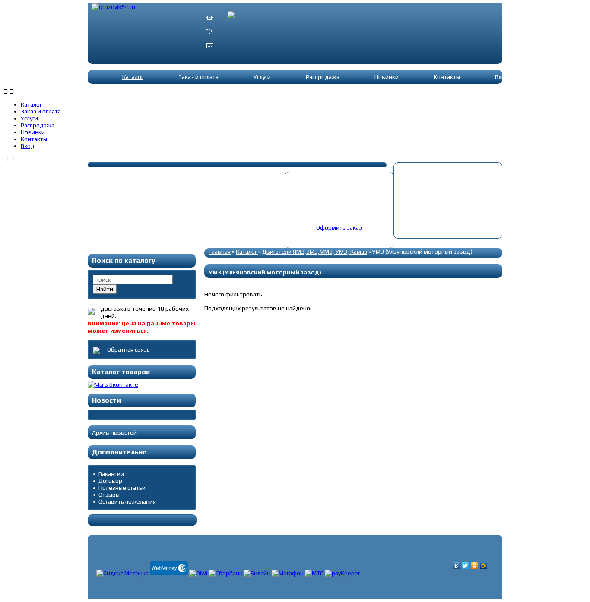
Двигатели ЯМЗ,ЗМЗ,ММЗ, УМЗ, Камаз (314, 251)
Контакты (447, 76)
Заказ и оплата (198, 76)
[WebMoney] (169, 573)
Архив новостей (114, 432)
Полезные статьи (122, 487)
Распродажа (322, 76)
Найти (104, 289)
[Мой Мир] (483, 565)
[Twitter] (465, 565)
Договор (110, 480)
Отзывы (109, 494)
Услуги (262, 76)
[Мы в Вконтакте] (113, 384)
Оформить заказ (339, 227)
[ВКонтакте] (456, 565)
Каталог (132, 76)
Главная (220, 251)
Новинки (386, 76)
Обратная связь (128, 349)
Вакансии (111, 473)
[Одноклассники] (474, 565)
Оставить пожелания (127, 501)
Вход (502, 76)
